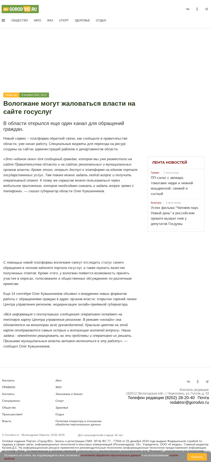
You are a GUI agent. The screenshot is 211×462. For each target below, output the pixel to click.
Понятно (197, 457)
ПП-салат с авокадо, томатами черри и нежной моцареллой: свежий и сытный (172, 186)
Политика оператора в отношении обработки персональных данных (78, 422)
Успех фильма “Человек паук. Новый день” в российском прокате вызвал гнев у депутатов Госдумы (175, 216)
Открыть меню (4, 21)
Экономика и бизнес (69, 394)
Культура (156, 202)
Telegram (206, 9)
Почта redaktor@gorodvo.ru (189, 400)
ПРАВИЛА (8, 387)
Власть (6, 421)
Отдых (101, 20)
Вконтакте (188, 9)
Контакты (8, 380)
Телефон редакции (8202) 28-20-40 (161, 397)
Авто (37, 20)
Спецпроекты (11, 400)
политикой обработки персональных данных (111, 455)
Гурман (155, 172)
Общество (19, 20)
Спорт (64, 20)
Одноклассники (197, 9)
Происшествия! (12, 414)
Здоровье (82, 20)
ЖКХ (50, 20)
